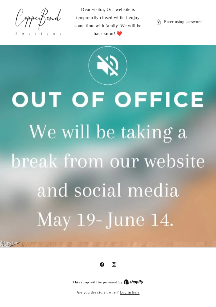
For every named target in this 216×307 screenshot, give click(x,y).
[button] (179, 21)
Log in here (130, 292)
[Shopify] (133, 282)
